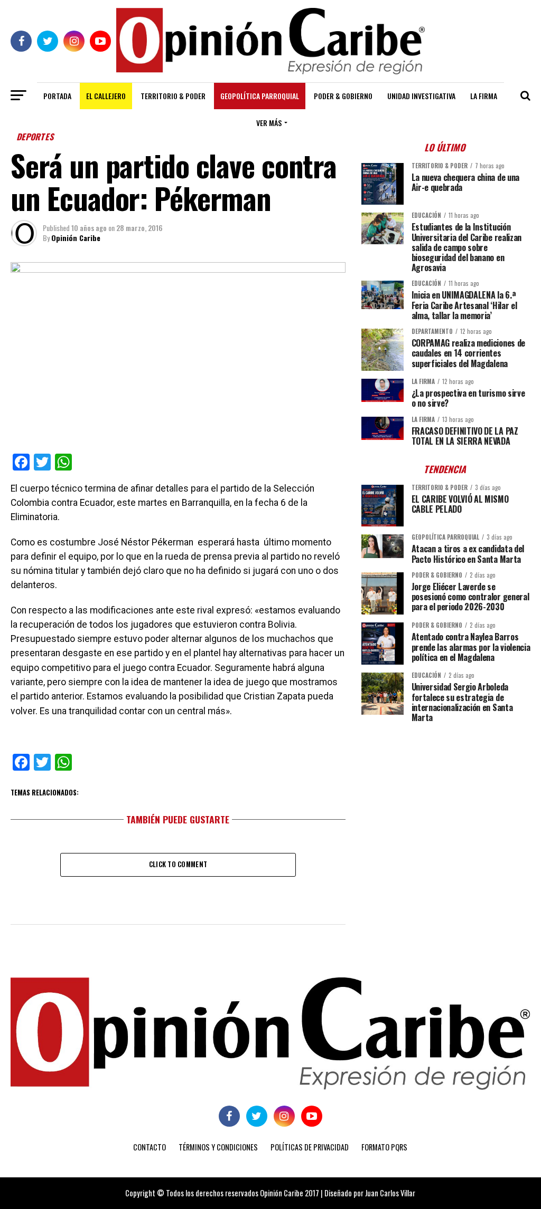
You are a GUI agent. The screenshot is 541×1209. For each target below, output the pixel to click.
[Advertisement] (445, 804)
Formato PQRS (384, 1147)
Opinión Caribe (75, 237)
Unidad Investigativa (421, 95)
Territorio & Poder (173, 95)
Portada (57, 95)
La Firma (483, 95)
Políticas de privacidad (309, 1147)
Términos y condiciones (218, 1147)
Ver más (269, 122)
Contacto (149, 1147)
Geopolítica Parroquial (259, 95)
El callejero (106, 95)
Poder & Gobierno (343, 95)
